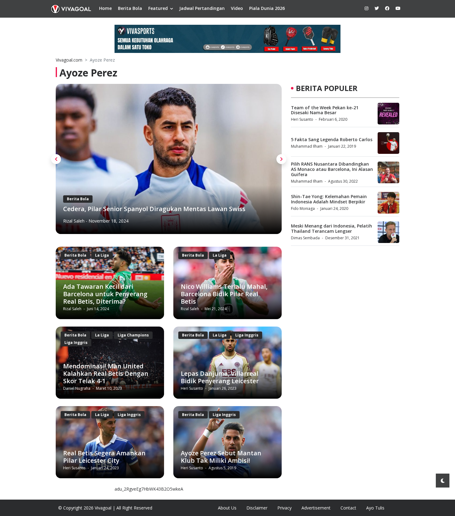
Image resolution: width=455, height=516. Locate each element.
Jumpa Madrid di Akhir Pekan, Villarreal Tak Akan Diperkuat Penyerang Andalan (154, 205)
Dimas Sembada (305, 238)
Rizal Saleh (72, 308)
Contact (348, 508)
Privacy (284, 508)
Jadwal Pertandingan (202, 8)
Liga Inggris (76, 342)
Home (105, 8)
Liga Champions (133, 335)
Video (237, 8)
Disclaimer (256, 508)
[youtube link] (398, 8)
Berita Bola (130, 8)
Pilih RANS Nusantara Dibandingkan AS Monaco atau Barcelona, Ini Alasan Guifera (332, 169)
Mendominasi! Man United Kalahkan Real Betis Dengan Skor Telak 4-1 (105, 373)
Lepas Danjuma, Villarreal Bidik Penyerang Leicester (220, 377)
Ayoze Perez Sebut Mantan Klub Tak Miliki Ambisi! (221, 457)
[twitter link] (376, 8)
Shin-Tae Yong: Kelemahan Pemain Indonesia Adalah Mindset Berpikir (329, 199)
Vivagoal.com (69, 60)
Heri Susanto (76, 221)
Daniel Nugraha (77, 388)
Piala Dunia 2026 (267, 8)
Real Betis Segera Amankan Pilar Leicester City (104, 457)
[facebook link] (387, 8)
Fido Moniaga (303, 208)
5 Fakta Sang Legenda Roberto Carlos (331, 139)
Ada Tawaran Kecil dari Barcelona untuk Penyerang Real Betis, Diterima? (105, 294)
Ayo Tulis (375, 508)
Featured (158, 8)
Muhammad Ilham (307, 146)
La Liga (104, 191)
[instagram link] (366, 8)
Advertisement (316, 508)
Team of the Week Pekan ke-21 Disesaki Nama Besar (324, 110)
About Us (227, 508)
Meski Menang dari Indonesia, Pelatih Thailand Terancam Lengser (331, 228)
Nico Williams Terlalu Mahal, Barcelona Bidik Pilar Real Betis (224, 294)
